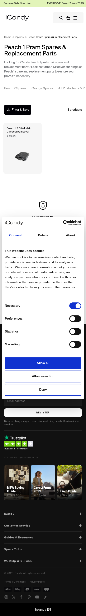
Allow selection (43, 376)
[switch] (75, 318)
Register (43, 412)
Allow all (43, 363)
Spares (19, 37)
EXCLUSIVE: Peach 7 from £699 (62, 3)
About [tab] (70, 235)
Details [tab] (43, 235)
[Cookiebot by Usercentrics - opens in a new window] (63, 223)
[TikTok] (45, 597)
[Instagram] (6, 597)
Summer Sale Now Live (14, 3)
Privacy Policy (37, 581)
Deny (43, 389)
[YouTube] (37, 597)
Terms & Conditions (15, 581)
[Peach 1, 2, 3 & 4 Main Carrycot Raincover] (22, 148)
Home (7, 37)
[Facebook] (21, 597)
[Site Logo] (17, 18)
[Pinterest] (29, 597)
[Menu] (75, 18)
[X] (13, 597)
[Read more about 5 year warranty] (43, 213)
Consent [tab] (15, 235)
